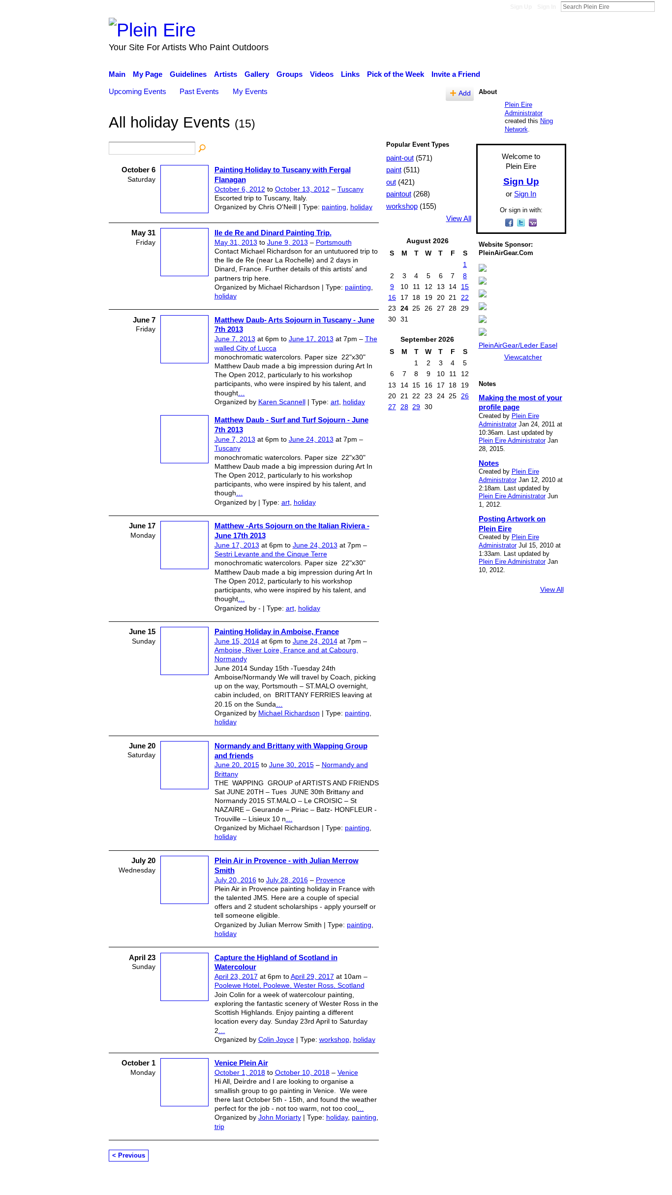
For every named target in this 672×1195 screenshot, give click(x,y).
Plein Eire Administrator (524, 109)
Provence (330, 880)
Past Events (199, 91)
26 (465, 396)
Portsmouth (334, 242)
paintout (398, 194)
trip (219, 1126)
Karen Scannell (281, 402)
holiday (361, 207)
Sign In (546, 6)
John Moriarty (279, 1117)
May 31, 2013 (235, 242)
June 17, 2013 (311, 339)
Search (663, 6)
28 (404, 407)
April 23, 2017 (236, 976)
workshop (334, 1039)
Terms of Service (539, 1182)
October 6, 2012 (239, 189)
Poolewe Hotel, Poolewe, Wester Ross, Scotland (289, 985)
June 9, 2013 (287, 242)
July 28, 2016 (287, 880)
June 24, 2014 (315, 641)
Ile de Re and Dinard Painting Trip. (273, 232)
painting (334, 207)
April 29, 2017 (312, 976)
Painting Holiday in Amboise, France (276, 631)
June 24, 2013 (311, 439)
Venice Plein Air (241, 1063)
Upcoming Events (137, 91)
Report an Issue (476, 1182)
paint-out (400, 158)
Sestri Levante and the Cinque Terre (270, 554)
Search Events (202, 148)
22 (465, 297)
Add (464, 93)
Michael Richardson (289, 713)
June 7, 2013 (234, 339)
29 (416, 407)
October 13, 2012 (302, 189)
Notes (489, 463)
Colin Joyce (276, 1039)
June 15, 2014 (236, 641)
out (391, 182)
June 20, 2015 (236, 765)
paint (393, 169)
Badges (428, 1182)
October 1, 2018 (239, 1072)
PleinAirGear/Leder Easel (518, 345)
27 (392, 407)
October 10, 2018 (302, 1072)
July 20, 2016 (235, 880)
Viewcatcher (523, 357)
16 (392, 297)
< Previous (128, 1155)
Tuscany (350, 189)
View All (458, 219)
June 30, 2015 (291, 765)
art (335, 402)
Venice (347, 1072)
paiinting (358, 287)
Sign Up (521, 6)
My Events (250, 91)
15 (465, 287)
